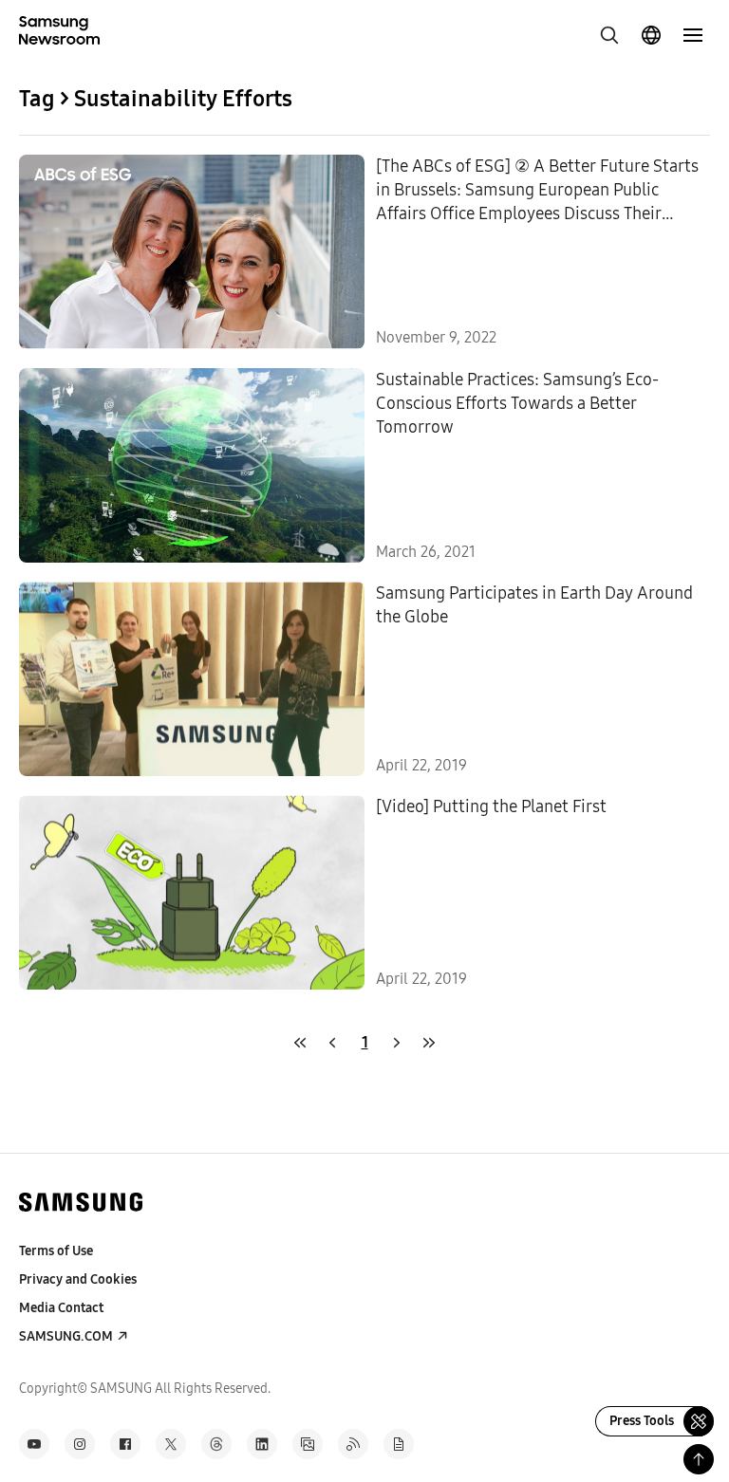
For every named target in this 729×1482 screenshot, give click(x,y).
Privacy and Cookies (78, 1279)
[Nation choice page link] (651, 35)
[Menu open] (693, 35)
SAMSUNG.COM (66, 1336)
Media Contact (61, 1308)
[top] (698, 1459)
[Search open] (609, 35)
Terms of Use (56, 1251)
